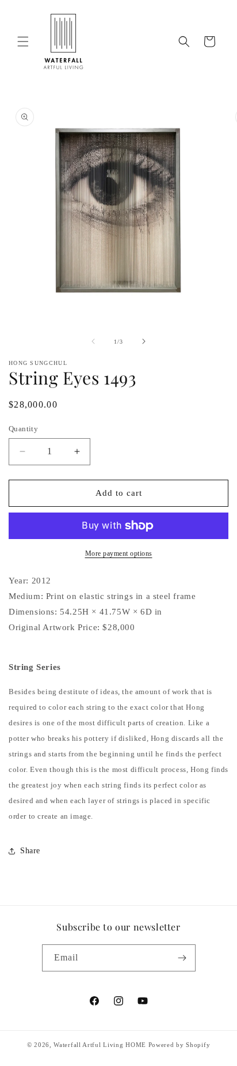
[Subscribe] (182, 957)
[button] (23, 41)
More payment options (118, 553)
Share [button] (30, 850)
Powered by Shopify (179, 1044)
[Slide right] (143, 341)
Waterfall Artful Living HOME (99, 1044)
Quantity (23, 428)
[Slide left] (93, 341)
